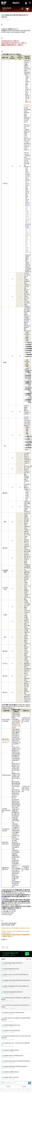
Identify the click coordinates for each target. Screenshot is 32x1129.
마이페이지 (26, 3)
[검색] (29, 1083)
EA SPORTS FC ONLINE (4, 3)
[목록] (3, 947)
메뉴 (30, 3)
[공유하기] (7, 947)
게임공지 (15, 3)
